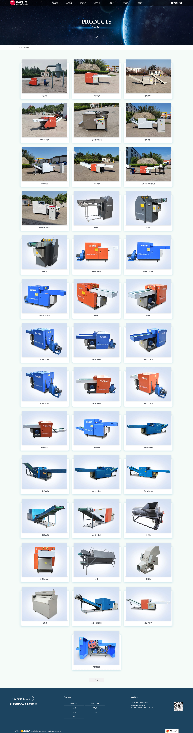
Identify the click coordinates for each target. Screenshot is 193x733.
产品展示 (83, 3)
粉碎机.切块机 (96, 271)
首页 (20, 47)
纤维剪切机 (44, 184)
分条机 (96, 228)
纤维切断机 (96, 96)
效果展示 (125, 3)
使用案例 (111, 3)
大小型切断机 (148, 447)
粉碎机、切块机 (148, 271)
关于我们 (69, 3)
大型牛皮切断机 (96, 623)
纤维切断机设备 (44, 228)
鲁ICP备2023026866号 (42, 731)
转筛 (96, 579)
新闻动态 (97, 3)
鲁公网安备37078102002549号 (56, 731)
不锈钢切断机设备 (96, 140)
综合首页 (55, 3)
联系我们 (139, 3)
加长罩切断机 (44, 140)
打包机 (95, 712)
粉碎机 (44, 96)
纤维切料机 (148, 140)
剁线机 (148, 579)
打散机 (148, 535)
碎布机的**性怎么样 (148, 184)
